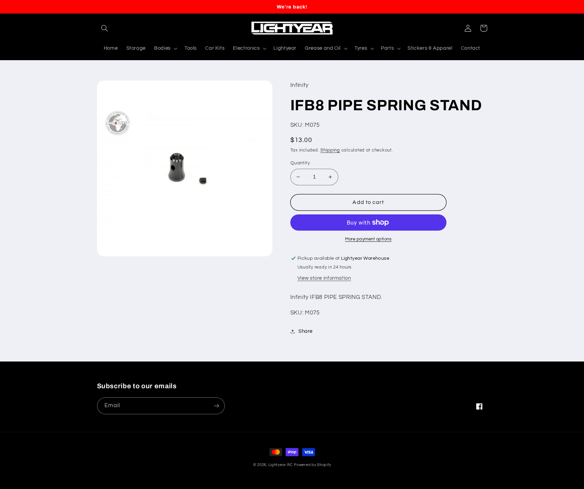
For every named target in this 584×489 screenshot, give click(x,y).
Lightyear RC (280, 465)
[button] (105, 28)
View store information (324, 278)
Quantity (300, 163)
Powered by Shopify (312, 465)
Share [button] (305, 331)
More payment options (368, 239)
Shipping (330, 150)
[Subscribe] (216, 405)
